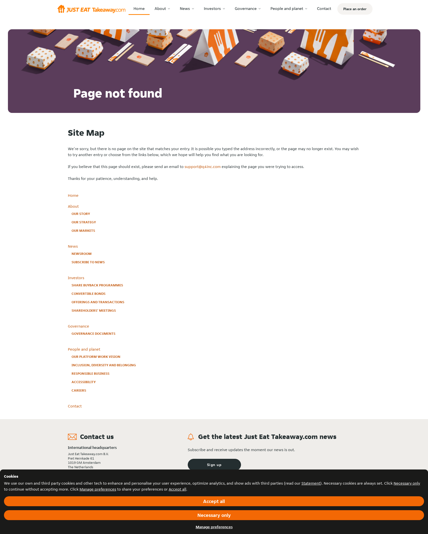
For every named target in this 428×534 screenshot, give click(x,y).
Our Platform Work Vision (96, 356)
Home (73, 195)
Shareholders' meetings (94, 310)
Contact (75, 406)
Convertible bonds (89, 293)
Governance (78, 326)
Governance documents (93, 333)
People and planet (84, 349)
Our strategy (84, 222)
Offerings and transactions (98, 302)
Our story (81, 213)
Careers (79, 390)
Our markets (83, 230)
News (73, 246)
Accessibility (84, 382)
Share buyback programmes (97, 285)
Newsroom (82, 253)
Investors (76, 277)
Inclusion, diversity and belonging (104, 365)
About (73, 206)
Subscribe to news (88, 262)
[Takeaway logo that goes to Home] (91, 9)
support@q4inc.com (203, 166)
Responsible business (90, 373)
